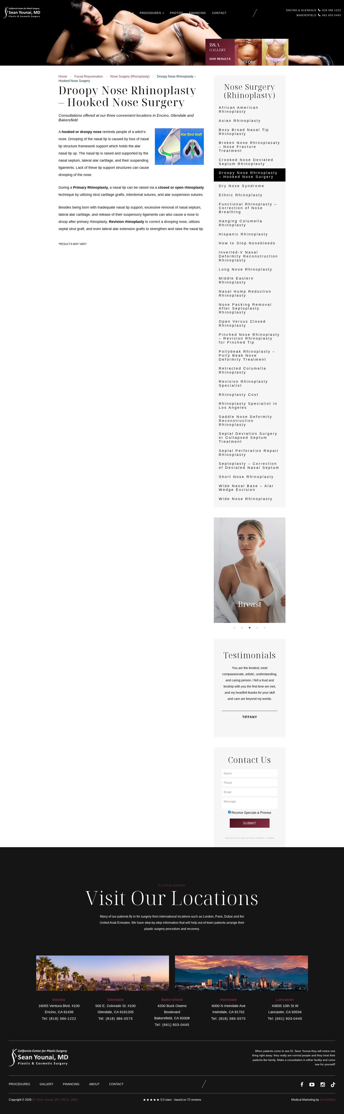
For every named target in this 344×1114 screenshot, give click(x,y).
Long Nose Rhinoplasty (246, 269)
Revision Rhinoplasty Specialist (243, 384)
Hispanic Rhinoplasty (243, 234)
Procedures (151, 13)
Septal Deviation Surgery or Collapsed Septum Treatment (248, 438)
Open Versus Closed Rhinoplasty (242, 323)
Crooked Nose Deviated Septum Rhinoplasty (246, 162)
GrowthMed (327, 1099)
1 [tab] (234, 627)
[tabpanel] (249, 570)
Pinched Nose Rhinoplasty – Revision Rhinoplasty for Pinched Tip (249, 339)
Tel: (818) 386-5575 (115, 1019)
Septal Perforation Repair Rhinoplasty (249, 453)
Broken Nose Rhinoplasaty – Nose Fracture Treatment (249, 147)
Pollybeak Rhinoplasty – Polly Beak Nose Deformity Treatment (247, 355)
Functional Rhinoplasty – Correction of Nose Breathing (248, 208)
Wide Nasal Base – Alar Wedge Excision (246, 488)
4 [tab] (257, 627)
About (126, 13)
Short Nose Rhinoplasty (246, 477)
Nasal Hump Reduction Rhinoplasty (245, 293)
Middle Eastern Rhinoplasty (236, 280)
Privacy (260, 838)
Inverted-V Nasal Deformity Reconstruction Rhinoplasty (248, 256)
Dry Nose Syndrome (242, 186)
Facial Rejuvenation (88, 76)
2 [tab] (242, 627)
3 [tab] (249, 627)
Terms (270, 838)
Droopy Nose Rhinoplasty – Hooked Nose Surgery (248, 175)
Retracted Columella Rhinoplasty (242, 370)
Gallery (46, 1084)
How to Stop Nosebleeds (247, 243)
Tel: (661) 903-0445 (172, 1025)
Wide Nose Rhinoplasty (246, 499)
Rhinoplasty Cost (239, 395)
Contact (219, 13)
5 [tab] (265, 627)
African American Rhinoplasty (239, 110)
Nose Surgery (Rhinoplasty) (130, 76)
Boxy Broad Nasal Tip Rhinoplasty (244, 132)
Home (63, 76)
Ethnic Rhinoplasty (241, 195)
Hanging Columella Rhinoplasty (241, 223)
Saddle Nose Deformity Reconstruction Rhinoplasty (245, 421)
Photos (176, 13)
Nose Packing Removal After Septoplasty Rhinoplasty (245, 309)
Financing (197, 13)
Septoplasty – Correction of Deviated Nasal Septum (249, 466)
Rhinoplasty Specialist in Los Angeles (248, 406)
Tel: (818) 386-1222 (59, 1019)
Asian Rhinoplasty (240, 121)
